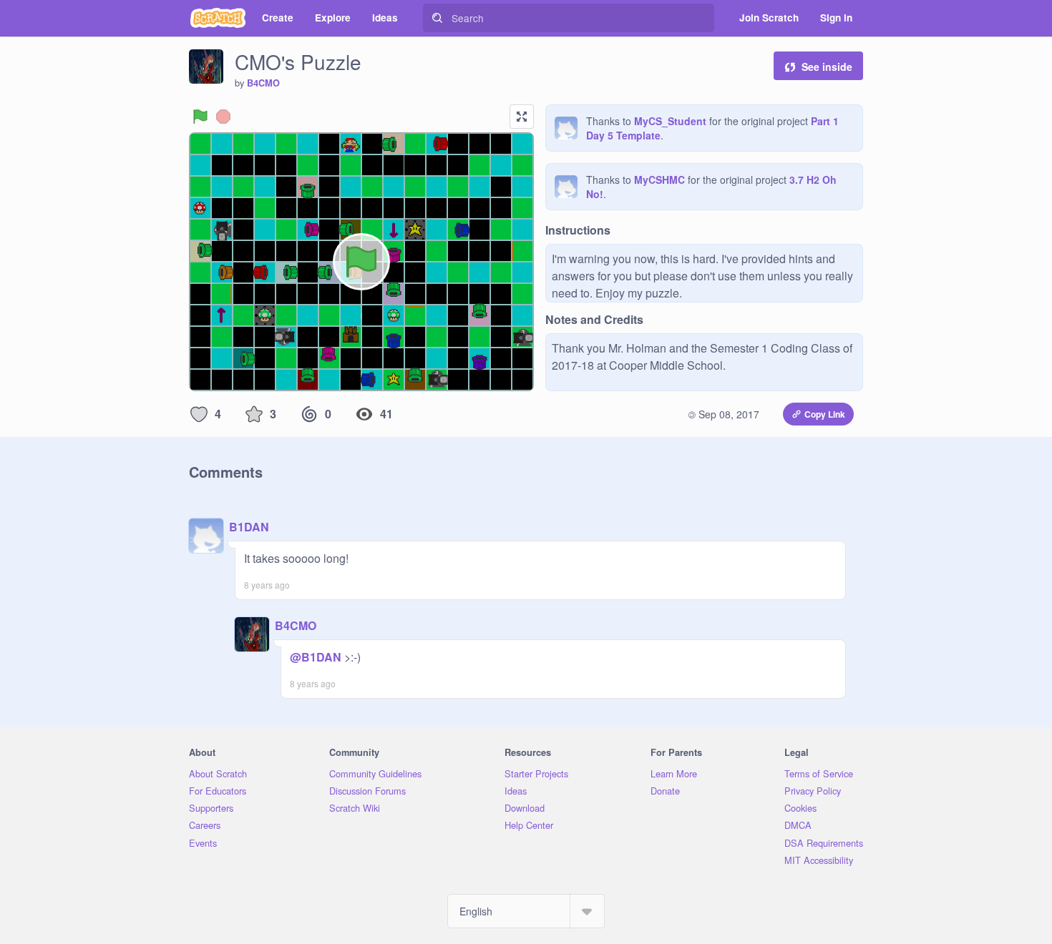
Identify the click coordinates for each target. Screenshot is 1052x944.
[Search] (437, 18)
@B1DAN (315, 657)
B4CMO (263, 83)
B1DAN (249, 526)
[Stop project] (223, 116)
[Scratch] (218, 18)
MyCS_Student (670, 121)
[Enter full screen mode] (522, 116)
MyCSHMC (659, 179)
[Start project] (200, 116)
